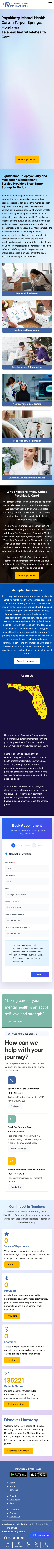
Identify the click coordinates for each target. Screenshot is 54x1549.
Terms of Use (10, 1527)
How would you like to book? (17, 928)
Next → (40, 974)
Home (12, 1482)
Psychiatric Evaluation (27, 293)
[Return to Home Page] (15, 3)
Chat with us (43, 1535)
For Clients (14, 1499)
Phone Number (11, 902)
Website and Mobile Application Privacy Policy (27, 1524)
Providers (14, 1496)
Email (7, 889)
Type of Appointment (14, 915)
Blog (11, 1503)
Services (13, 1490)
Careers (13, 1513)
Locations (14, 1509)
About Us (13, 1486)
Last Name (9, 876)
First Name (9, 862)
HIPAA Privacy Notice (14, 1531)
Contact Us (14, 1516)
